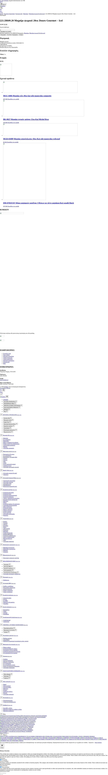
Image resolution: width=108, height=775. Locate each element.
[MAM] (57, 739)
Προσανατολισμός (7, 700)
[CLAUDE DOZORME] (7, 738)
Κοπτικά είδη (19, 14)
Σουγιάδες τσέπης (7, 708)
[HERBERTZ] (18, 738)
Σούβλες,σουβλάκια (8, 586)
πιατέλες (5, 524)
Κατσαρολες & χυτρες (8, 454)
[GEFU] (14, 739)
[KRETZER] (26, 739)
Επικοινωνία (6, 362)
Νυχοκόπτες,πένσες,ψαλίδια (10, 650)
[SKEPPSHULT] (22, 736)
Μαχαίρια (25, 14)
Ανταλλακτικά (6, 620)
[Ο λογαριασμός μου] (1, 10)
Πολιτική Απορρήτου (8, 356)
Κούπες (5, 521)
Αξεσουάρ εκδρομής (8, 694)
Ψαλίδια (5, 446)
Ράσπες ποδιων (7, 647)
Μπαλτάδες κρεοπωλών (9, 549)
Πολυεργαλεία (7, 686)
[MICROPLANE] (40, 736)
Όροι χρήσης (6, 355)
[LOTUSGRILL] (74, 736)
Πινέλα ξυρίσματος (8, 660)
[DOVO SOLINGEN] (86, 738)
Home (1, 14)
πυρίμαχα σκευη (7, 465)
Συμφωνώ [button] (91, 742)
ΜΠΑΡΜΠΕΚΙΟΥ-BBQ (11, 561)
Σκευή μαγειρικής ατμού (9, 464)
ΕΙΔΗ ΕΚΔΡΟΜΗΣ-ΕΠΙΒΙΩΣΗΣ (14, 671)
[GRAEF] (87, 739)
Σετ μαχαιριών (6, 439)
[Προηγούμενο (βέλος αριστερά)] (0, 774)
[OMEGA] (95, 738)
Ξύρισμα (7, 656)
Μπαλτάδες (6, 441)
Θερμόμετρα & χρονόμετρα (10, 499)
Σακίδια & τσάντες (7, 691)
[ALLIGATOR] (57, 736)
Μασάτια (5, 550)
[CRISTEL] (63, 739)
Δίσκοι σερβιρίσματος (8, 537)
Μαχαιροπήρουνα (7, 538)
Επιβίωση (7, 705)
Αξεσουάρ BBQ (9, 583)
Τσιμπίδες (5, 603)
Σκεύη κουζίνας (7, 512)
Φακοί (4, 684)
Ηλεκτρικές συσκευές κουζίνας (11, 558)
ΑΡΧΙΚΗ (5, 399)
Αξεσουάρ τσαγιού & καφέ (10, 473)
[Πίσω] (1, 415)
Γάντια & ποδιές (7, 598)
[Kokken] (3, 396)
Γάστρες (5, 460)
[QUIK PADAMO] (74, 738)
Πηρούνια (5, 530)
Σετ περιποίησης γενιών (9, 665)
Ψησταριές (8, 577)
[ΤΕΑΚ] (36, 738)
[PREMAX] (59, 738)
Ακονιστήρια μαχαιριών (9, 445)
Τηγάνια (5, 458)
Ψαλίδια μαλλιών (7, 638)
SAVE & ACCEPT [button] (5, 771)
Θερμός (5, 693)
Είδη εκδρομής (9, 681)
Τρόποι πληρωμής (7, 357)
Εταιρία (21, 34)
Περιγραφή (3, 34)
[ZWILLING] (49, 736)
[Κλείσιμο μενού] (7, 396)
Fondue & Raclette (8, 533)
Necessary (4, 759)
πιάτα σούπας (6, 528)
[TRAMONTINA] (50, 739)
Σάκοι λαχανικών (7, 507)
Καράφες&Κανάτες (8, 534)
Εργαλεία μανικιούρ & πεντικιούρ (11, 651)
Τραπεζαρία (8, 518)
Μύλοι (4, 502)
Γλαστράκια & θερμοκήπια (10, 505)
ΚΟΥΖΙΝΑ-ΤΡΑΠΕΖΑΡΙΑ (12, 414)
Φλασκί (5, 690)
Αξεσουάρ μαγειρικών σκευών (11, 467)
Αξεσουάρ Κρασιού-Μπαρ (12, 478)
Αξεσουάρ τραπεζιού (8, 541)
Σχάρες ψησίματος (7, 592)
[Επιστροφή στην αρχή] (1, 394)
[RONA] (20, 740)
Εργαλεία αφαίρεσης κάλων (10, 648)
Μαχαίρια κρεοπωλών (8, 547)
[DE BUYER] (80, 739)
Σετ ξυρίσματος (7, 663)
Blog (4, 363)
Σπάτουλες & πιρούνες (9, 602)
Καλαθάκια (6, 614)
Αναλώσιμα (6, 621)
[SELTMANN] (102, 739)
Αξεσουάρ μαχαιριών (8, 448)
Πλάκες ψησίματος (8, 590)
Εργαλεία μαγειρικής (8, 492)
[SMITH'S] (66, 738)
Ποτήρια (5, 523)
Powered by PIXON (5, 388)
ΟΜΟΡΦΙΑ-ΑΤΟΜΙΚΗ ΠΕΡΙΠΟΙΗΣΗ (15, 625)
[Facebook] (2, 2)
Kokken (6, 386)
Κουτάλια (5, 525)
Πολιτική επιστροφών (8, 360)
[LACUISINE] (31, 736)
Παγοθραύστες (7, 485)
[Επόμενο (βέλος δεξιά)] (2, 774)
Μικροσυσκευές (9, 555)
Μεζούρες (5, 501)
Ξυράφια (5, 659)
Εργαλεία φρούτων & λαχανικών (11, 504)
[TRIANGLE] (4, 739)
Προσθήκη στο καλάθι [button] (13, 99)
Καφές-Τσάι (8, 470)
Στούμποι (5, 552)
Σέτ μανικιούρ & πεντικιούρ (10, 653)
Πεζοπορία (8, 697)
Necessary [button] (2, 758)
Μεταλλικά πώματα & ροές (10, 486)
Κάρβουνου (6, 580)
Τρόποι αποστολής (8, 359)
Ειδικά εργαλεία (7, 511)
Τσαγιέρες (5, 474)
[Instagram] (0, 2)
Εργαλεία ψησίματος (8, 497)
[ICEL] (6, 75)
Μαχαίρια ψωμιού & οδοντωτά (37, 14)
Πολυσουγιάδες (7, 687)
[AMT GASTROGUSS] (10, 736)
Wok (4, 461)
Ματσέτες (5, 688)
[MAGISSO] (65, 736)
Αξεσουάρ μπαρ (7, 483)
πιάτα (4, 540)
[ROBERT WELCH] (6, 740)
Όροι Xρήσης (98, 742)
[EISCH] (20, 739)
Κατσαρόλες (6, 610)
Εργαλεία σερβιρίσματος (9, 535)
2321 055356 (4, 0)
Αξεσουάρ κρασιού (8, 482)
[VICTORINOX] (26, 738)
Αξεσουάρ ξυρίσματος (9, 667)
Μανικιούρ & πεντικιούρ (11, 644)
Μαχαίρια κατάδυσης (8, 711)
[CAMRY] (33, 739)
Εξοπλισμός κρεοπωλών (11, 544)
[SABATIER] (52, 738)
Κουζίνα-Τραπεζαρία (9, 14)
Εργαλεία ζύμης (7, 494)
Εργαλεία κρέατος (7, 508)
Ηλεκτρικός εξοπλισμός (9, 587)
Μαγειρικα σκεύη (9, 451)
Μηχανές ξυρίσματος (8, 662)
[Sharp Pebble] (40, 739)
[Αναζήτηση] (1, 8)
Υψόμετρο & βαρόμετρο (9, 702)
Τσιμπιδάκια (6, 639)
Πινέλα (5, 599)
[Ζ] (32, 738)
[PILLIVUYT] (94, 739)
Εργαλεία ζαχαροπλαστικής (10, 495)
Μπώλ (4, 527)
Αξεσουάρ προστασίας (9, 514)
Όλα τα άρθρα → (4, 733)
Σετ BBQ (5, 601)
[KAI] (2, 736)
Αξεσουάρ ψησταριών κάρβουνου (11, 574)
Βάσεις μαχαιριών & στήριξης (10, 442)
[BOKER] (86, 736)
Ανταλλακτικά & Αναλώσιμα (12, 617)
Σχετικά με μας (7, 353)
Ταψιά (4, 463)
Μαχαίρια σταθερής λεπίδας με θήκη (12, 709)
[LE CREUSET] (43, 738)
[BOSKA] (92, 736)
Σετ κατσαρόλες (7, 455)
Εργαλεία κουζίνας (10, 489)
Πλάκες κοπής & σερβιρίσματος (11, 444)
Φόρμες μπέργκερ (7, 509)
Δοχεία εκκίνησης (7, 589)
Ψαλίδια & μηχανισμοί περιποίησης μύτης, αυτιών (15, 641)
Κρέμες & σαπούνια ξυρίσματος (11, 666)
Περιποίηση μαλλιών (10, 635)
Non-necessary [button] (3, 765)
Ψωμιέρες (5, 515)
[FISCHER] (15, 740)
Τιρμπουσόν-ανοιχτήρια (9, 480)
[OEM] (10, 739)
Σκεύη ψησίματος (9, 607)
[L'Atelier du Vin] (71, 739)
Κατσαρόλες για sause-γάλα (10, 457)
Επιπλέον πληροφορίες (12, 34)
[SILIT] (101, 738)
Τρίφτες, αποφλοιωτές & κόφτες (11, 498)
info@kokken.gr (4, 380)
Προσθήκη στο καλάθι (6, 31)
